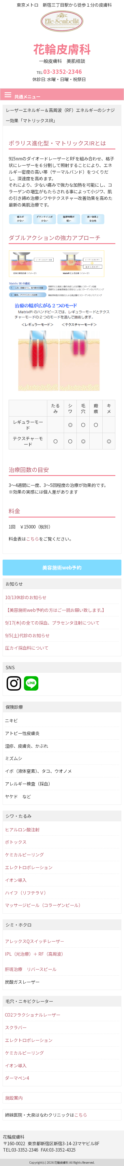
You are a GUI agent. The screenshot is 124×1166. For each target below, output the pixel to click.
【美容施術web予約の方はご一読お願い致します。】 (55, 610)
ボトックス (16, 842)
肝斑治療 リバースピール (31, 969)
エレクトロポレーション (28, 867)
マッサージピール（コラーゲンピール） (44, 905)
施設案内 (13, 1097)
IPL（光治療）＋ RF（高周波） (35, 954)
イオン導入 (16, 880)
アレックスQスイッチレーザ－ (34, 941)
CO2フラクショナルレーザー (32, 1014)
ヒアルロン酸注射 (22, 829)
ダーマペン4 (17, 1078)
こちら (32, 538)
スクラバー (16, 1027)
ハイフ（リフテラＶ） (26, 892)
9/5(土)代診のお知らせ (27, 635)
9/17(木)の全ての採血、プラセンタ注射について (52, 622)
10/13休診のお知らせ (25, 597)
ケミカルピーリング (24, 854)
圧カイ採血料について (26, 647)
